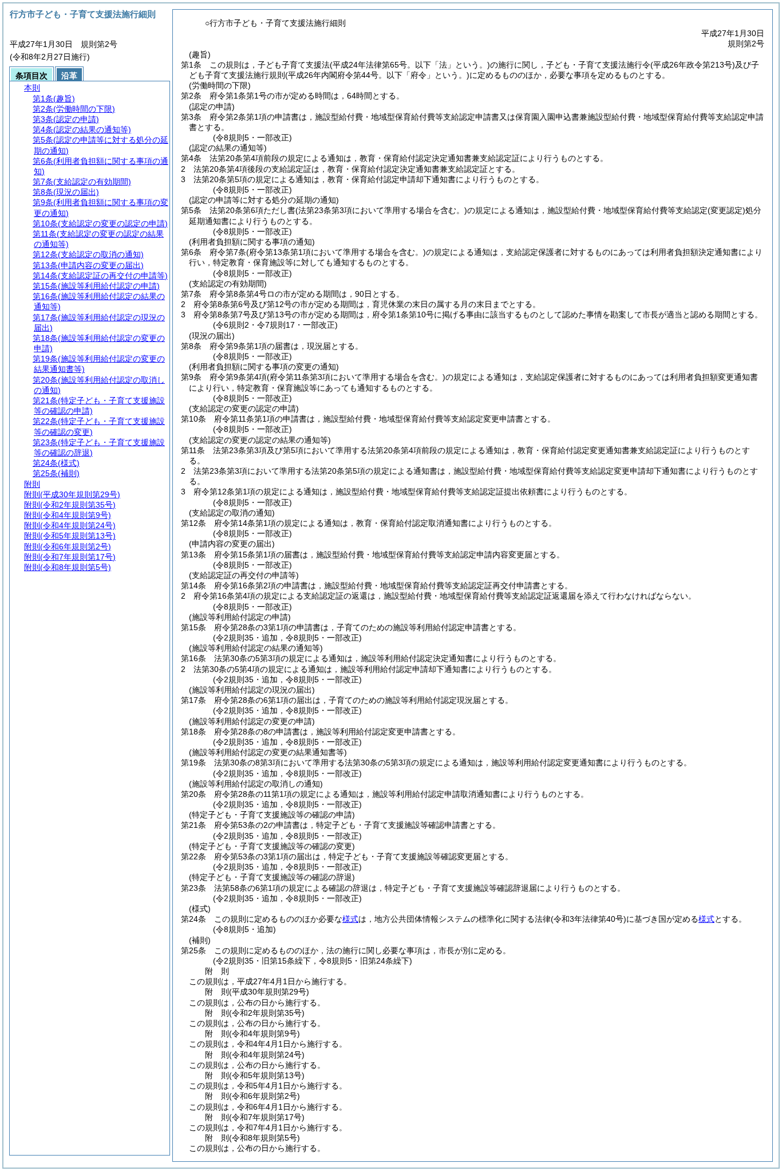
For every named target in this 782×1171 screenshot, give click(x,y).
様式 (350, 919)
